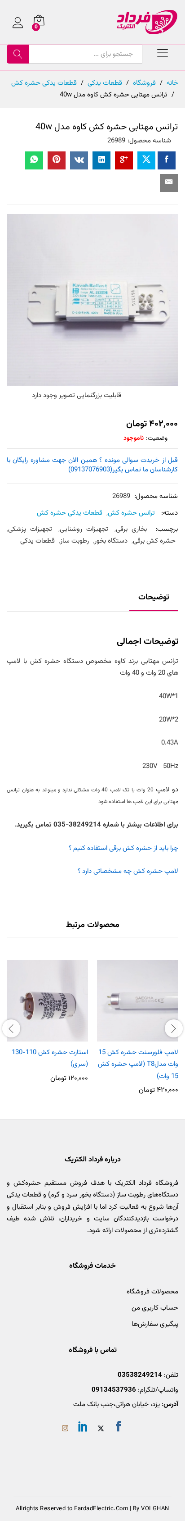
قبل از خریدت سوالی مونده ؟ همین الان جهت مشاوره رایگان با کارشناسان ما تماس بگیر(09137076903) (92, 465)
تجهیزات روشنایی (84, 529)
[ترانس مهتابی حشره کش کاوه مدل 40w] (167, 160)
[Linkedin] (83, 1428)
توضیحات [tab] (153, 598)
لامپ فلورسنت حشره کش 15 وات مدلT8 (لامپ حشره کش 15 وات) (138, 1064)
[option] (137, 1027)
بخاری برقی (131, 529)
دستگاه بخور (111, 541)
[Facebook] (118, 1428)
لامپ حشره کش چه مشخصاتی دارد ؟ (128, 871)
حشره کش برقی (154, 541)
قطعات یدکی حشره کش (69, 513)
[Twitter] (101, 1429)
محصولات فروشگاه (152, 1292)
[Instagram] (65, 1429)
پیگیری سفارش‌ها (155, 1324)
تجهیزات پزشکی (30, 529)
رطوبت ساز (74, 541)
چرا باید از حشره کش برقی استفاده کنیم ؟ (123, 848)
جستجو (18, 54)
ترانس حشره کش (131, 513)
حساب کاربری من (155, 1308)
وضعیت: (156, 438)
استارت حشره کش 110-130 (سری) (50, 1058)
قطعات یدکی (37, 541)
